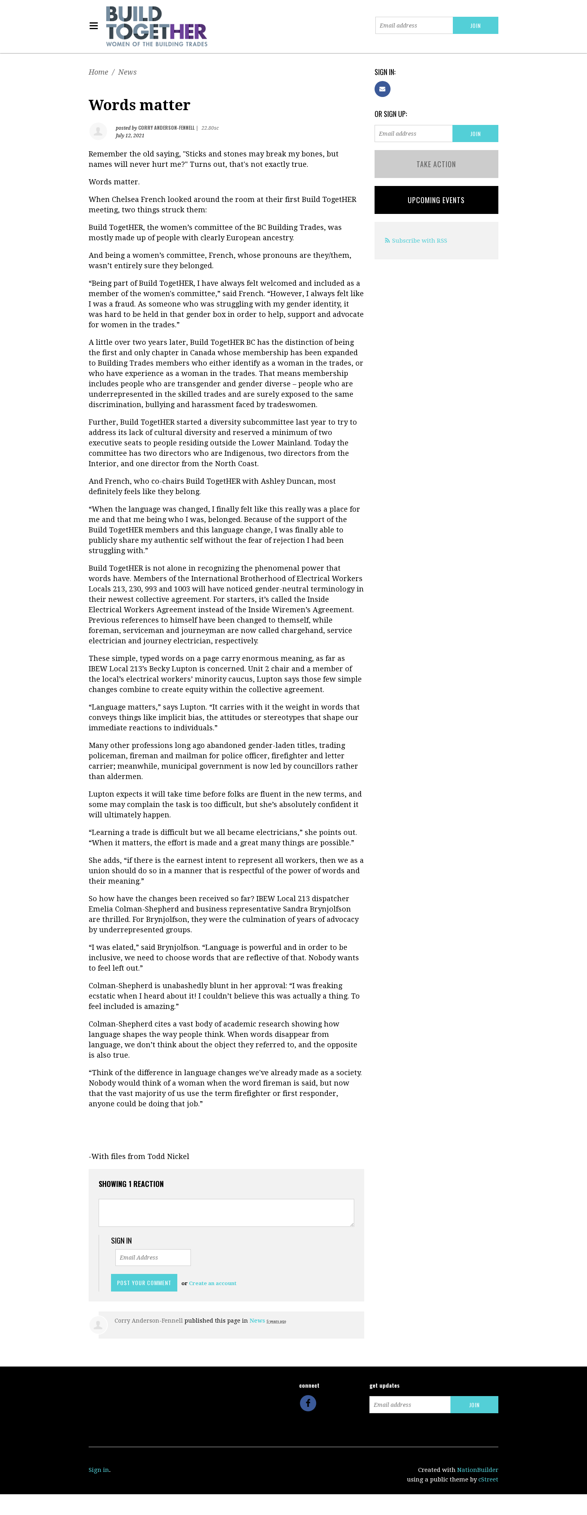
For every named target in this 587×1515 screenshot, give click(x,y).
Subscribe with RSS (419, 240)
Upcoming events (436, 200)
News (127, 72)
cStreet (488, 1479)
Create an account (212, 1283)
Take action (436, 164)
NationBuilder (477, 1469)
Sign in (99, 1469)
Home (98, 72)
